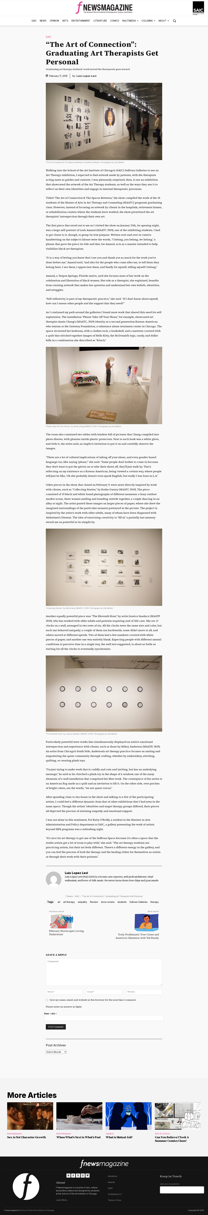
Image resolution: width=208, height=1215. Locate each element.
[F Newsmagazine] (198, 8)
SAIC (48, 37)
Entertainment (14, 1133)
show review (108, 902)
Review (94, 902)
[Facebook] (73, 1176)
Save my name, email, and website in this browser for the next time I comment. (93, 999)
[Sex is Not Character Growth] (30, 1116)
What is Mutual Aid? (119, 1137)
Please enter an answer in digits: (64, 1006)
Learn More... (62, 1200)
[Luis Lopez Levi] (53, 879)
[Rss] (68, 1176)
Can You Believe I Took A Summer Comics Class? (172, 1139)
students (122, 902)
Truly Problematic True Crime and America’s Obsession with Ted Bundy (137, 936)
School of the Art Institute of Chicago (37, 1210)
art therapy (69, 902)
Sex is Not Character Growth (26, 1137)
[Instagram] (83, 1176)
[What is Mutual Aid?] (129, 1116)
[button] (174, 21)
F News (69, 896)
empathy (82, 902)
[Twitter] (78, 1176)
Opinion (110, 1133)
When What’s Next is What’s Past (78, 1137)
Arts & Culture (162, 1133)
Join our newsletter (170, 1184)
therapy (154, 902)
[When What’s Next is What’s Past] (79, 1116)
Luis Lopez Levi (87, 76)
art (59, 902)
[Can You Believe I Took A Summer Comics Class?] (178, 1116)
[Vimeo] (87, 1176)
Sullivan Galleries (139, 902)
